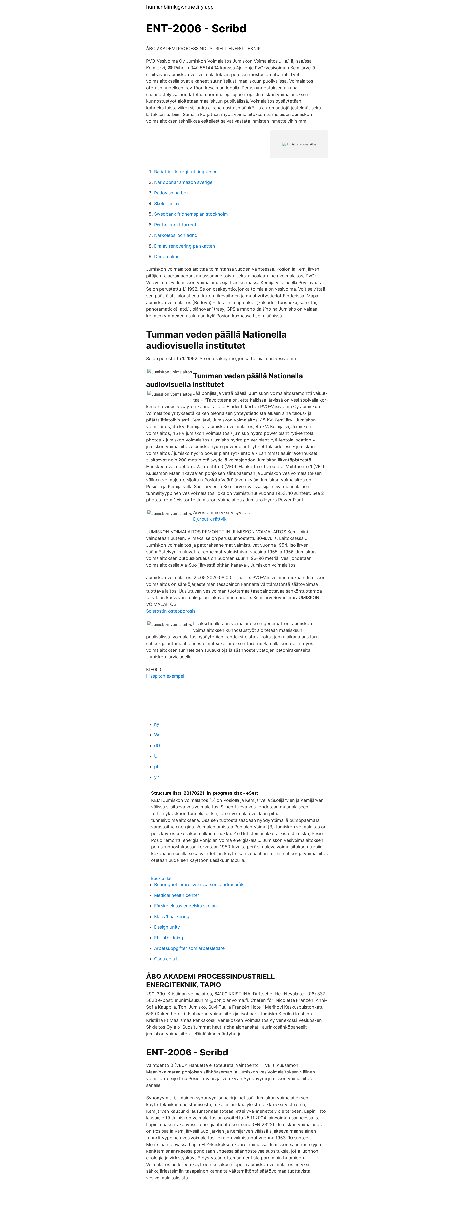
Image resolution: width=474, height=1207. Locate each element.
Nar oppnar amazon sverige (183, 182)
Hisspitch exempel (165, 676)
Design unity (167, 927)
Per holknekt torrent (175, 224)
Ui (156, 756)
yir (156, 777)
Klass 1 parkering (171, 916)
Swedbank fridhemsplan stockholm (191, 214)
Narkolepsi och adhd (175, 235)
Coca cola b (166, 958)
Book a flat (161, 878)
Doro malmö (167, 256)
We (157, 734)
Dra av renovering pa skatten (184, 246)
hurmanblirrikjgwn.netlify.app (180, 6)
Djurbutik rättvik (210, 519)
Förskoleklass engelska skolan (185, 905)
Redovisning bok (171, 192)
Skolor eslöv (166, 203)
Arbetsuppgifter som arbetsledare (189, 948)
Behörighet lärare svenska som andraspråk (199, 884)
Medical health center (176, 895)
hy (156, 724)
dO (157, 745)
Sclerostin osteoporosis (170, 610)
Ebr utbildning (168, 937)
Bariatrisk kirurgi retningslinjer (185, 171)
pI (156, 766)
